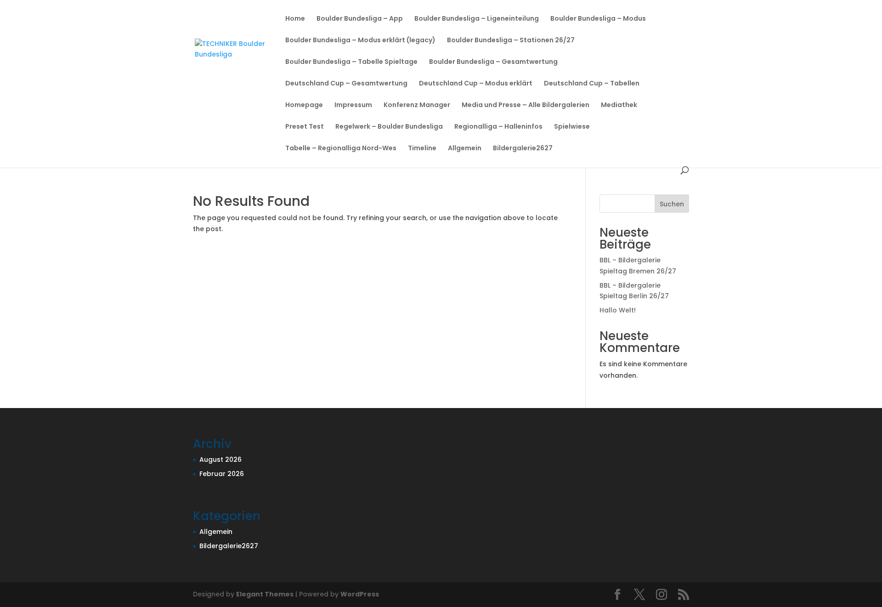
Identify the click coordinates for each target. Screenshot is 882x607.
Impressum (353, 105)
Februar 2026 (221, 473)
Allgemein (464, 149)
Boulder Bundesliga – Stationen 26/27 (511, 41)
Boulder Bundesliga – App (360, 19)
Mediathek (619, 105)
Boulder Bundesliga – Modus (598, 19)
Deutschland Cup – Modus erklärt (475, 84)
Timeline (422, 149)
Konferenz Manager (417, 105)
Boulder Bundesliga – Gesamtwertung (493, 62)
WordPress (359, 594)
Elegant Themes (265, 594)
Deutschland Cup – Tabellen (591, 84)
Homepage (304, 105)
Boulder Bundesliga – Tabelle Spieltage (351, 62)
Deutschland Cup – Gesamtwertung (346, 84)
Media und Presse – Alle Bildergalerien (525, 105)
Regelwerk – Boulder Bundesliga (389, 127)
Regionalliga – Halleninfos (498, 127)
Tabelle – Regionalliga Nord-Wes (340, 149)
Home (295, 19)
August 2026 (220, 459)
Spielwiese (572, 127)
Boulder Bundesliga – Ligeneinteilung (476, 19)
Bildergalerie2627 (523, 149)
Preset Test (304, 127)
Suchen (672, 204)
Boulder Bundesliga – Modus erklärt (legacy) (360, 41)
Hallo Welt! (617, 310)
